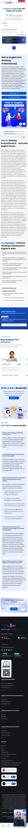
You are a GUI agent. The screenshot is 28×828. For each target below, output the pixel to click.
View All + (4, 690)
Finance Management (6, 683)
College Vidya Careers (7, 760)
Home (2, 136)
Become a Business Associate (8, 754)
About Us (3, 745)
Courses (6, 136)
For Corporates (5, 756)
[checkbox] (4, 38)
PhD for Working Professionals (15, 136)
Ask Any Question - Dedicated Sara (10, 765)
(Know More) (9, 39)
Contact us (4, 758)
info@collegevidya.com (7, 647)
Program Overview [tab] (9, 132)
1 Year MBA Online (5, 704)
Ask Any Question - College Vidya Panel (11, 762)
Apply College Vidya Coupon (9, 29)
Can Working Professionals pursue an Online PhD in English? (13, 455)
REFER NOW (13, 398)
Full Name (4, 23)
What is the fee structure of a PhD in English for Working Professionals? (12, 561)
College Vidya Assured (11, 38)
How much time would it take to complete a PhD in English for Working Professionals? (13, 528)
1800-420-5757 (7, 656)
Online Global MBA (5, 701)
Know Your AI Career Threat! (14, 325)
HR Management (5, 687)
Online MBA (4, 699)
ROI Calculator (4, 752)
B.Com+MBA (4, 719)
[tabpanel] (14, 510)
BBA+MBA (3, 716)
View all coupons (21, 34)
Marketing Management (7, 685)
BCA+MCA (3, 714)
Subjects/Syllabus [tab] (21, 132)
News (2, 750)
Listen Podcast (13, 97)
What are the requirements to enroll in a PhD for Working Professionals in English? (13, 479)
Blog (2, 748)
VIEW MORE (13, 609)
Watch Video (13, 93)
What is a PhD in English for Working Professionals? (12, 433)
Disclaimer (4, 812)
